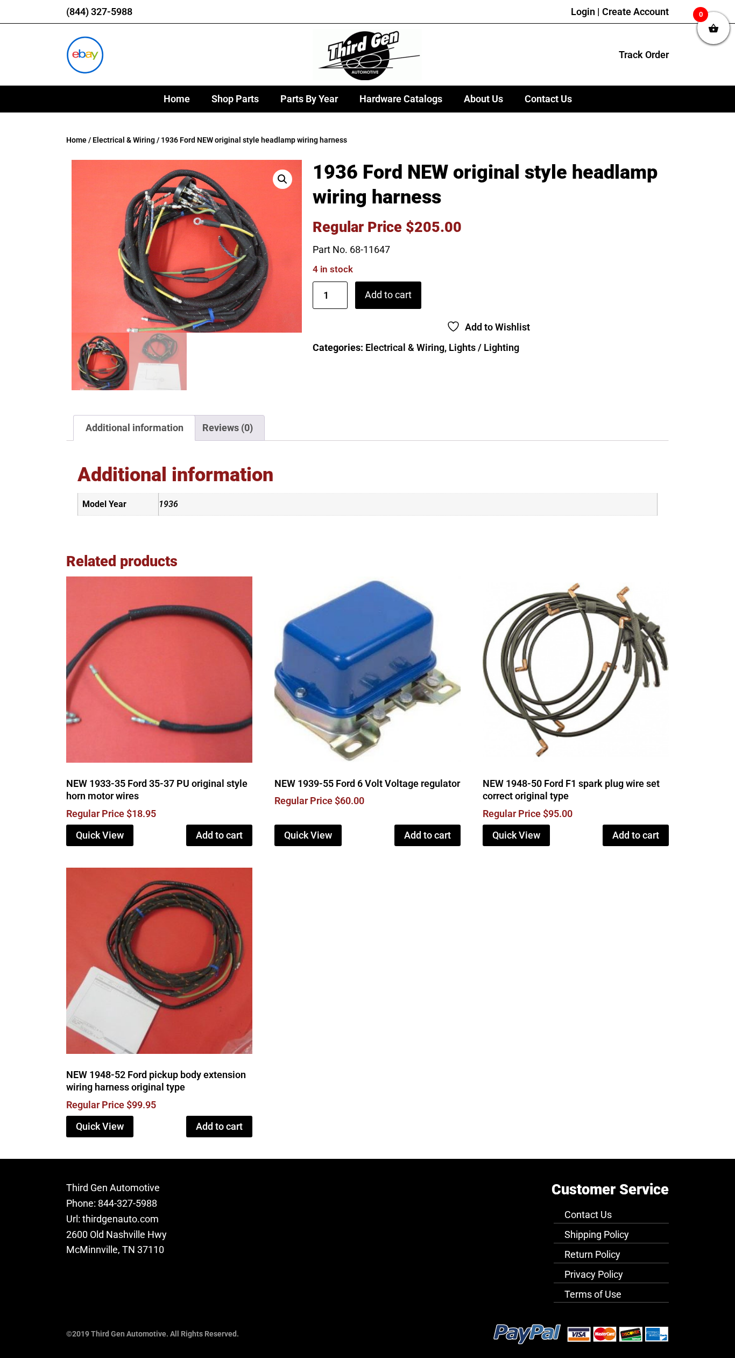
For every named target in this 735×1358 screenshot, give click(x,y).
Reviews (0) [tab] (227, 427)
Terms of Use (592, 1294)
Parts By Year (309, 98)
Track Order (644, 54)
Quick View (100, 835)
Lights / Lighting (484, 347)
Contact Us (548, 98)
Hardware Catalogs (400, 98)
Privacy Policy (593, 1274)
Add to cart (388, 294)
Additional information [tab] (134, 427)
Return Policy (592, 1254)
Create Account (635, 11)
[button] (282, 179)
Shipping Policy (596, 1234)
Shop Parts (235, 98)
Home (177, 98)
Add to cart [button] (219, 835)
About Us (483, 98)
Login (583, 11)
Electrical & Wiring (124, 140)
